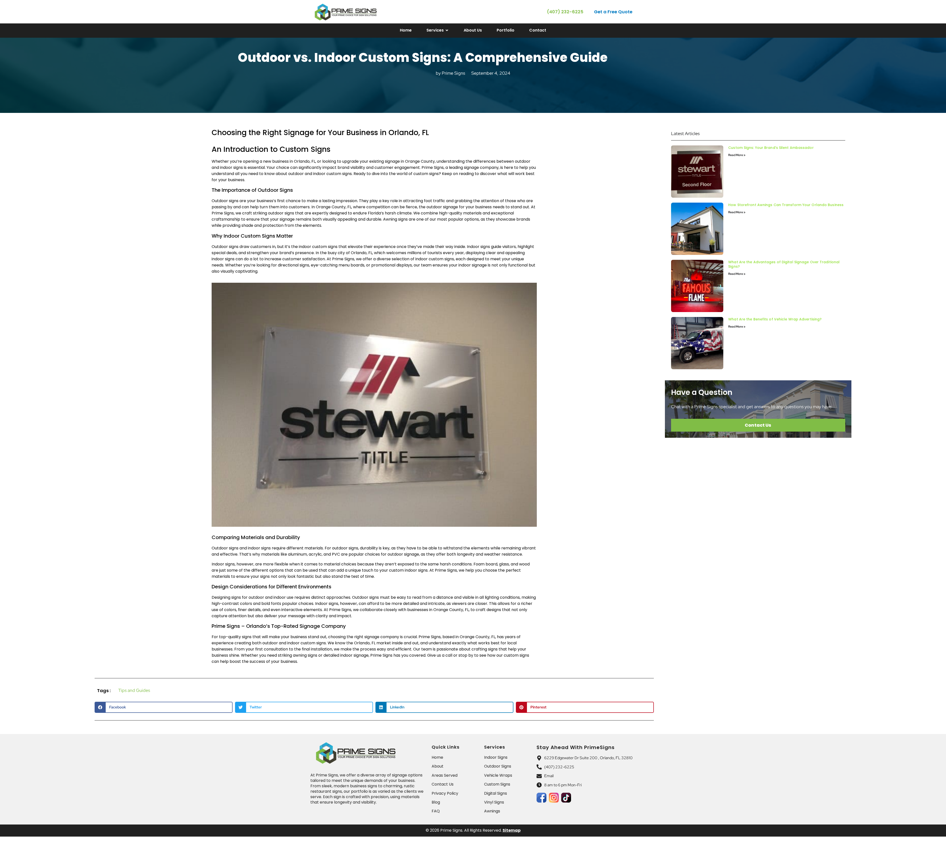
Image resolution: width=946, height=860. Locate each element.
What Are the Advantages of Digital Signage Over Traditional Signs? (784, 264)
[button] (613, 12)
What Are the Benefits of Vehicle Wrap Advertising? (775, 319)
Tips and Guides (134, 690)
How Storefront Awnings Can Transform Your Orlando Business (786, 204)
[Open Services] (447, 30)
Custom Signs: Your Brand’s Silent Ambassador (770, 147)
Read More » (736, 155)
